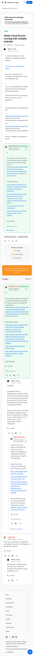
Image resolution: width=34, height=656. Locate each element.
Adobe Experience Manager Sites (10, 8)
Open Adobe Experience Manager (17, 22)
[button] (9, 45)
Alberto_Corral (12, 49)
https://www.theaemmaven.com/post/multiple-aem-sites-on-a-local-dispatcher (16, 213)
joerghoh (10, 537)
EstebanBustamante (14, 146)
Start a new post (19, 270)
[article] (17, 331)
